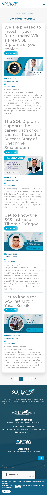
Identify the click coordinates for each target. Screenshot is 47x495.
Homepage (17, 13)
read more (11, 53)
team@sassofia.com (24, 432)
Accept (6, 491)
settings (18, 487)
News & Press (9, 86)
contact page (19, 422)
